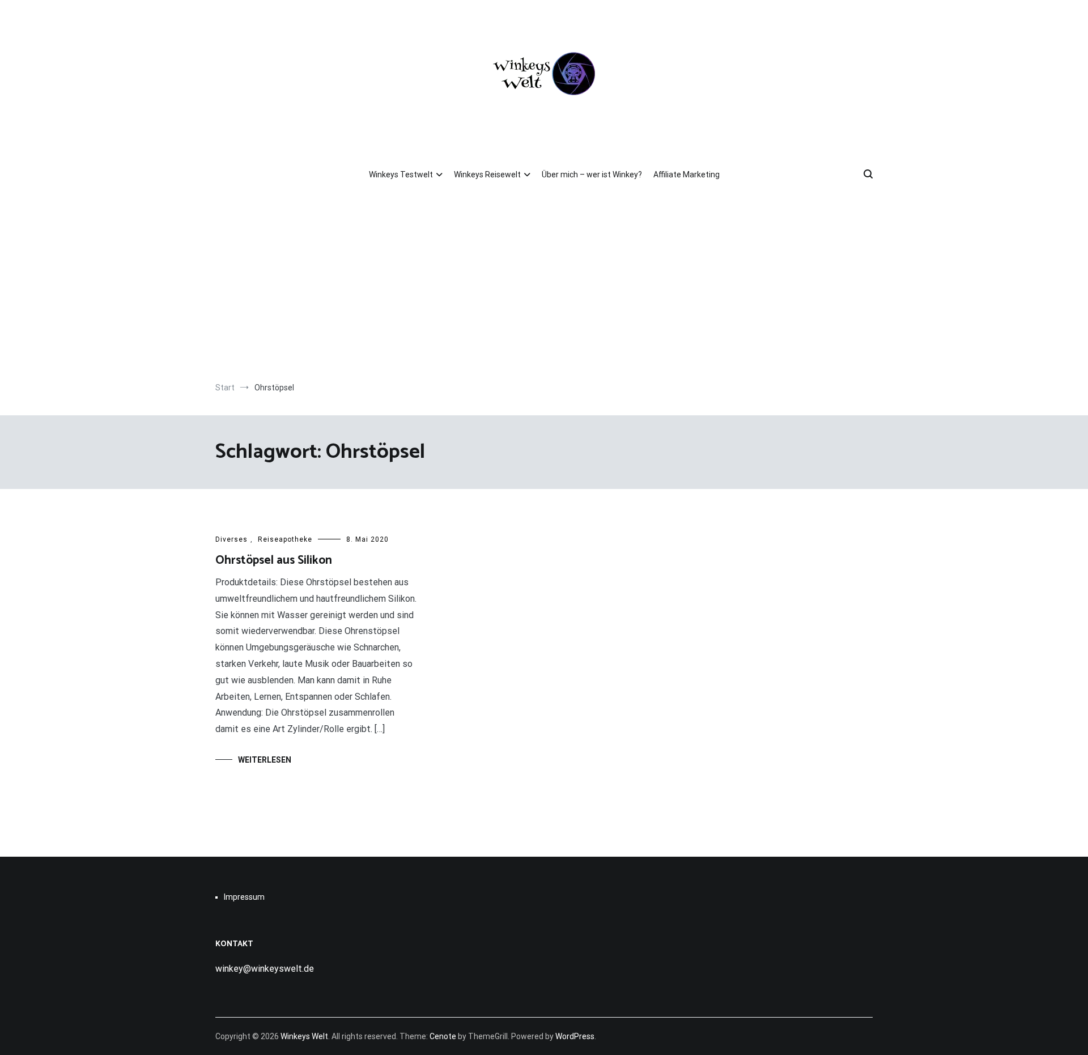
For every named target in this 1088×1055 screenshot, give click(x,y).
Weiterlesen (264, 759)
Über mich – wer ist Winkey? (592, 174)
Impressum (244, 896)
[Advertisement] (544, 285)
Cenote (443, 1036)
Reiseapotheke (285, 539)
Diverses (231, 539)
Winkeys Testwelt (401, 174)
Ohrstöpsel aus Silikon (273, 560)
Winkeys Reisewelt (487, 174)
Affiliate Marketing (686, 174)
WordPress (574, 1036)
